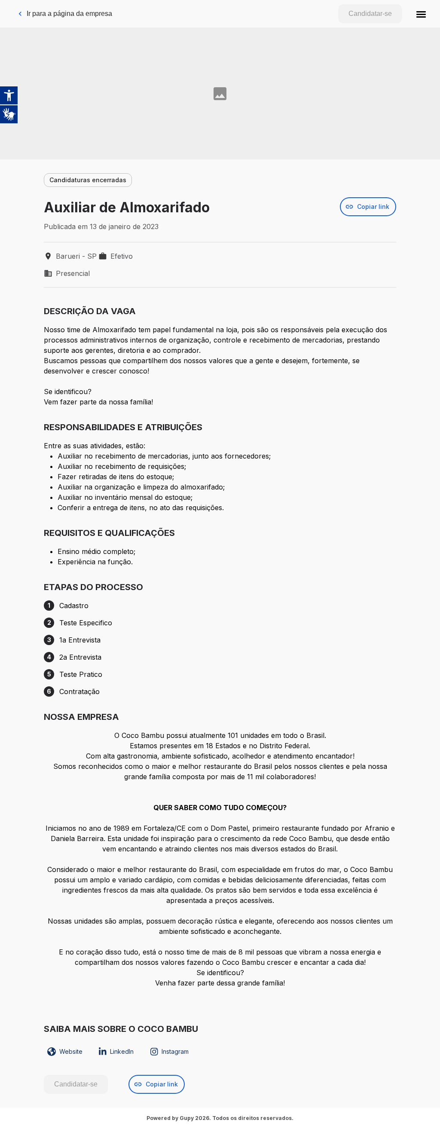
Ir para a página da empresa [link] (69, 13)
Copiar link (373, 206)
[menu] (421, 14)
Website (70, 1051)
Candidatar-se (370, 13)
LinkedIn (122, 1051)
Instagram (175, 1051)
